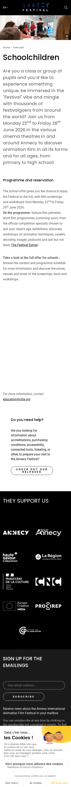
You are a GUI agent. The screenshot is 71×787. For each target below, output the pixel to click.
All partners (21, 511)
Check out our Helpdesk (32, 470)
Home (6, 47)
